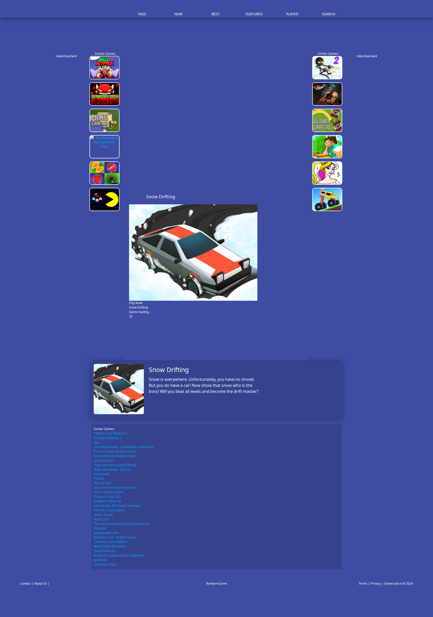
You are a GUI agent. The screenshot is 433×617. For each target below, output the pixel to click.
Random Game (216, 583)
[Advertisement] (219, 32)
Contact (25, 583)
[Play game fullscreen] (293, 196)
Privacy (376, 583)
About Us (40, 583)
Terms (363, 583)
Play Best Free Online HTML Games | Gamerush (105, 9)
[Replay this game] (301, 197)
